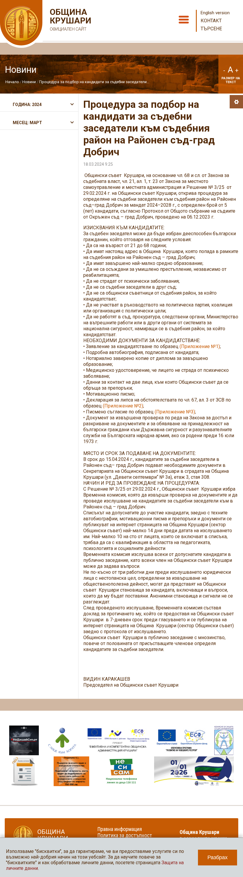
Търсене (211, 28)
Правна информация (119, 829)
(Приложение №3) (175, 412)
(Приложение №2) (123, 406)
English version (215, 12)
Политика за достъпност (124, 835)
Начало (12, 82)
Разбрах (217, 857)
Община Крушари (70, 19)
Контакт (211, 20)
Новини (29, 82)
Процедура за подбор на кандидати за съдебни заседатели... (94, 82)
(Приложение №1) (200, 346)
